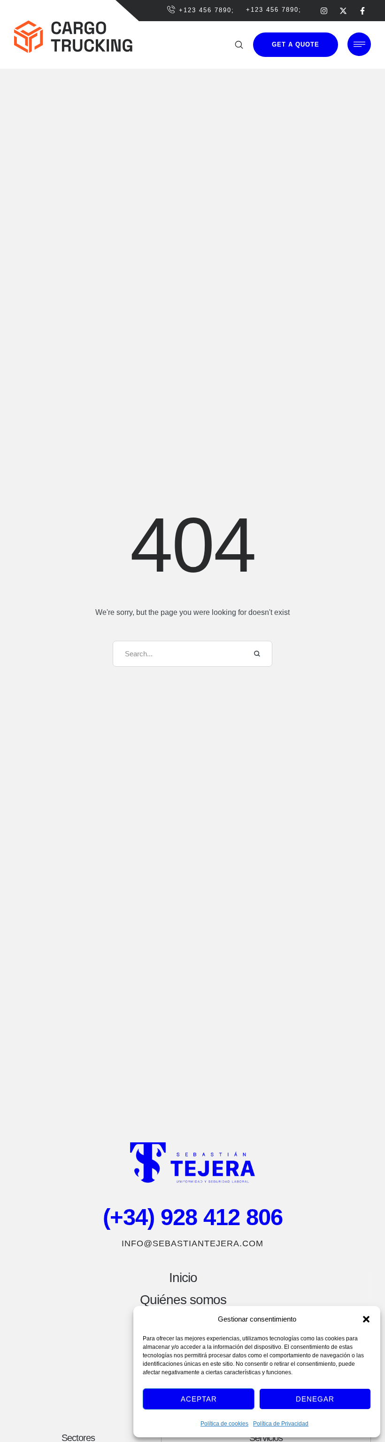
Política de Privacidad (280, 1423)
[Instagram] (324, 11)
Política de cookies (224, 1423)
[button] (366, 1319)
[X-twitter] (343, 11)
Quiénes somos (183, 1299)
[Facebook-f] (362, 11)
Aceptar (199, 1399)
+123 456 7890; (206, 10)
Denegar (315, 1399)
